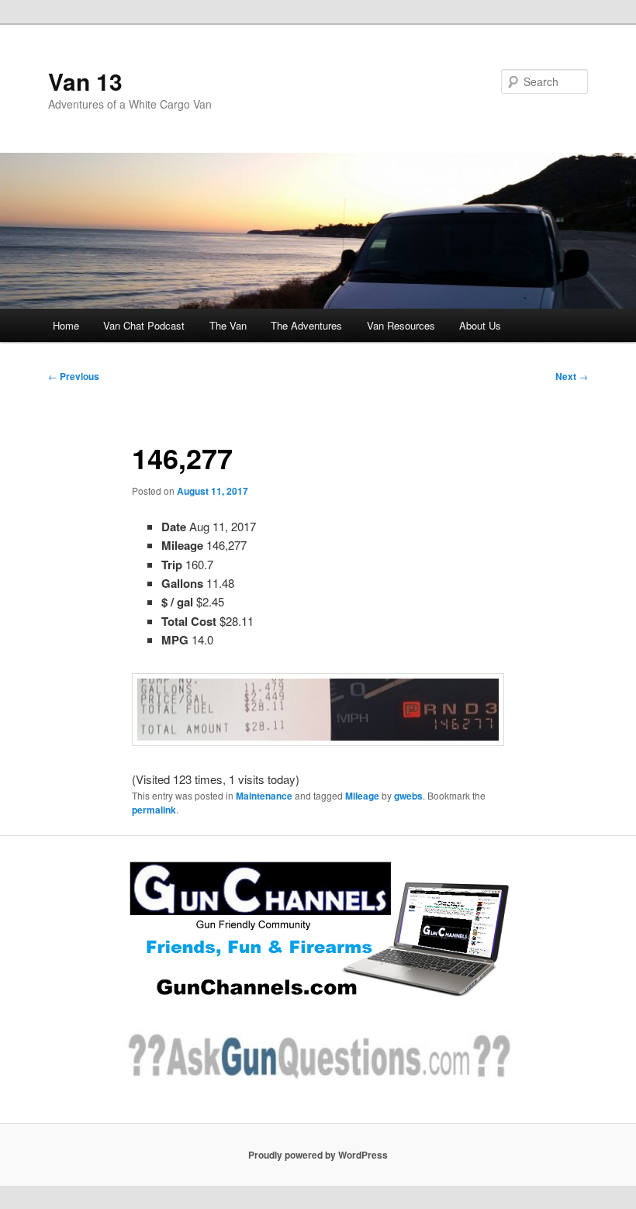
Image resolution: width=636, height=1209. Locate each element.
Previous (73, 376)
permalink (154, 810)
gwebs (408, 796)
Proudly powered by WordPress (318, 1155)
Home (66, 325)
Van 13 (85, 81)
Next (571, 376)
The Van (228, 325)
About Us (480, 325)
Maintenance (264, 796)
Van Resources (401, 325)
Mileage (362, 796)
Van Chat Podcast (144, 325)
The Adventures (306, 325)
